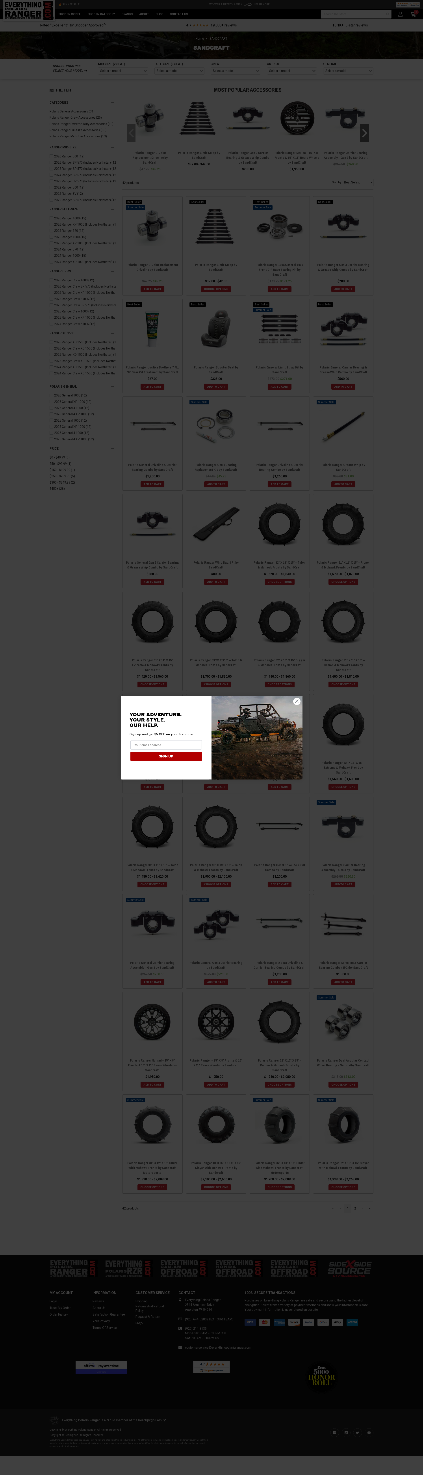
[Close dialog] (297, 701)
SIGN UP (166, 756)
